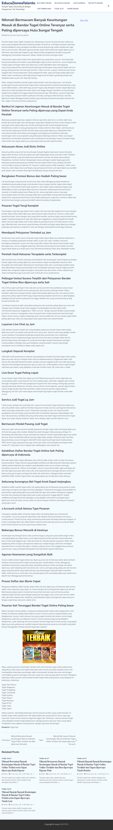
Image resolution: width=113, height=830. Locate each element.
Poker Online (72, 9)
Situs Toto (84, 20)
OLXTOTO (64, 824)
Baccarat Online (44, 3)
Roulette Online (96, 3)
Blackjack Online (62, 3)
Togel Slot (59, 9)
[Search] (108, 6)
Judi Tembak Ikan (44, 9)
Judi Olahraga (79, 3)
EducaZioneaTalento (18, 3)
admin (25, 35)
